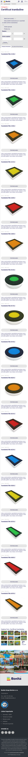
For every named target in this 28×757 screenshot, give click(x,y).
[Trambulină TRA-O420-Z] (14, 569)
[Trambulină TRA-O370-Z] (14, 533)
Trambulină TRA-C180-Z (8, 126)
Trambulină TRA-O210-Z (8, 413)
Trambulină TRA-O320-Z (8, 485)
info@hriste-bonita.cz (10, 698)
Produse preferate (6, 46)
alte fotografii (24, 643)
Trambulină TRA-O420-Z (8, 557)
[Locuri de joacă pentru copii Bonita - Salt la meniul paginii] (7, 1)
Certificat (5, 721)
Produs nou (7, 29)
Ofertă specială (8, 26)
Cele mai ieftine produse (17, 46)
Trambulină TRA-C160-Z (8, 90)
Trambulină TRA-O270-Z (8, 449)
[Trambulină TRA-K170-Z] (14, 317)
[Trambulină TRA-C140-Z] (14, 65)
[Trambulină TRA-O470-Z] (14, 605)
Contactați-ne (4, 693)
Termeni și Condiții (7, 717)
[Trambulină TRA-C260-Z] (14, 245)
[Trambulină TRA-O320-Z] (14, 497)
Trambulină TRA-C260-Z (8, 233)
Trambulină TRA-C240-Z (8, 198)
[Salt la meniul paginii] (1, 4)
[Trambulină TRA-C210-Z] (14, 173)
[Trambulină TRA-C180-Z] (14, 137)
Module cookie (6, 719)
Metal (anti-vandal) (9, 18)
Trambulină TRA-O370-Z (8, 521)
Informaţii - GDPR (7, 714)
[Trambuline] (4, 633)
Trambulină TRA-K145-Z (8, 270)
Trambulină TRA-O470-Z (8, 593)
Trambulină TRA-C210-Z (8, 162)
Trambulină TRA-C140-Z (8, 54)
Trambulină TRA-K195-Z (8, 341)
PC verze (18, 754)
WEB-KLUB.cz (13, 754)
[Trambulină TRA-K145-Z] (14, 281)
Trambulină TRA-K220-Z (8, 377)
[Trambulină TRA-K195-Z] (14, 353)
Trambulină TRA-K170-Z (8, 305)
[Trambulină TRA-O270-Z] (14, 461)
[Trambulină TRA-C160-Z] (14, 101)
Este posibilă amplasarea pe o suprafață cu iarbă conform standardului (13, 21)
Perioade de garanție (8, 723)
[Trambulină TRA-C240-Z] (14, 209)
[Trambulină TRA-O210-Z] (14, 425)
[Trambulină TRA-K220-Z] (14, 389)
